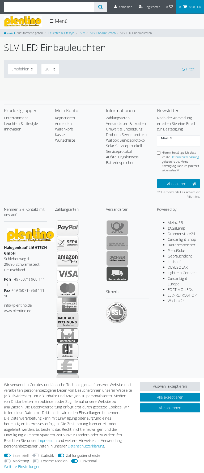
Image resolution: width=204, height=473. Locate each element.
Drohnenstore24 (181, 233)
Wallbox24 (176, 300)
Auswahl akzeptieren (170, 386)
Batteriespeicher (181, 244)
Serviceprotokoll (119, 151)
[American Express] (67, 304)
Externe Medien (54, 460)
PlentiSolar (176, 250)
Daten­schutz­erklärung (86, 446)
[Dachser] (117, 258)
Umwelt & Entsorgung (124, 129)
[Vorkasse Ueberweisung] (67, 366)
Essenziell (20, 455)
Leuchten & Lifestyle (61, 33)
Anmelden (63, 123)
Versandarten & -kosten (126, 123)
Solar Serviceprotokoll (124, 145)
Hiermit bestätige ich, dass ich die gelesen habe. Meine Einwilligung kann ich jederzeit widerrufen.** (180, 161)
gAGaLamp (176, 228)
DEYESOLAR (178, 267)
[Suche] (100, 7)
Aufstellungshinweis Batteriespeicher (122, 159)
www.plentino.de (17, 310)
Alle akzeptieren (170, 397)
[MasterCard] (67, 289)
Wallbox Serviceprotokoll (126, 140)
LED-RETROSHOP (182, 295)
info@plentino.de (18, 305)
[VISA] (67, 273)
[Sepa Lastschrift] (67, 243)
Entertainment (16, 117)
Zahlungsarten (118, 117)
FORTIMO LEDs (180, 289)
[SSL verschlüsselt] (116, 312)
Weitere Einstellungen (22, 466)
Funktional (88, 460)
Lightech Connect (182, 272)
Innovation (12, 129)
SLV (82, 33)
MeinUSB (175, 222)
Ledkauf (174, 261)
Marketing (20, 460)
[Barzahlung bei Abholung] (67, 335)
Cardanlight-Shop (182, 239)
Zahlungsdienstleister (84, 455)
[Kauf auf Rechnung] (67, 320)
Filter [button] (190, 68)
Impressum (47, 440)
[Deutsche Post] (117, 227)
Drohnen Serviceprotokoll (127, 134)
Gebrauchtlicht (180, 256)
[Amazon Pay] (67, 258)
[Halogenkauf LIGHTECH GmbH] (30, 234)
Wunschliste (65, 140)
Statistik (47, 455)
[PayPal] (67, 227)
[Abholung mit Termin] (117, 273)
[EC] (67, 350)
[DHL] (117, 243)
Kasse (60, 134)
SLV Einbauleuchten (103, 33)
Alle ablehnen (170, 407)
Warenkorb (64, 129)
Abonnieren (176, 183)
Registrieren (65, 117)
